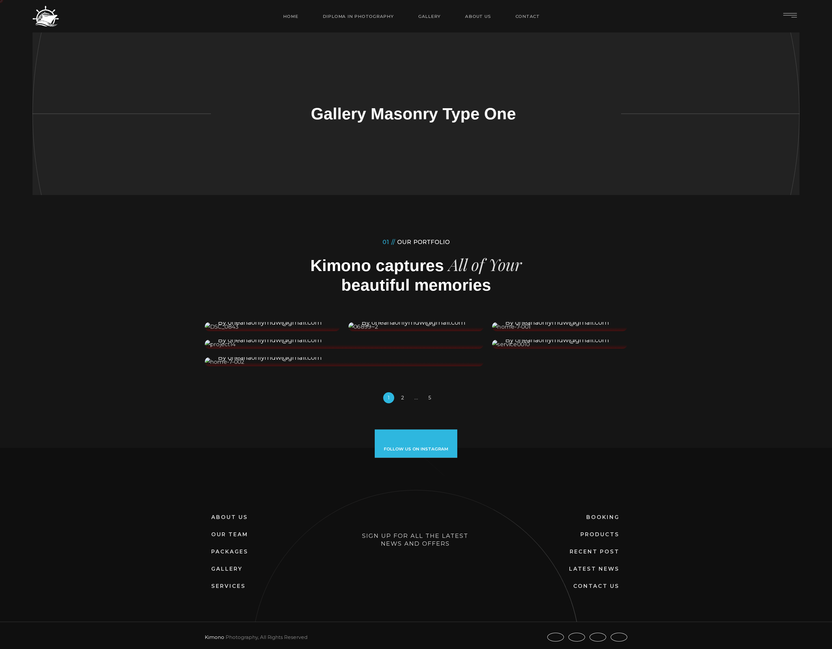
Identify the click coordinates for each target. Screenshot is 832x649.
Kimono (214, 637)
